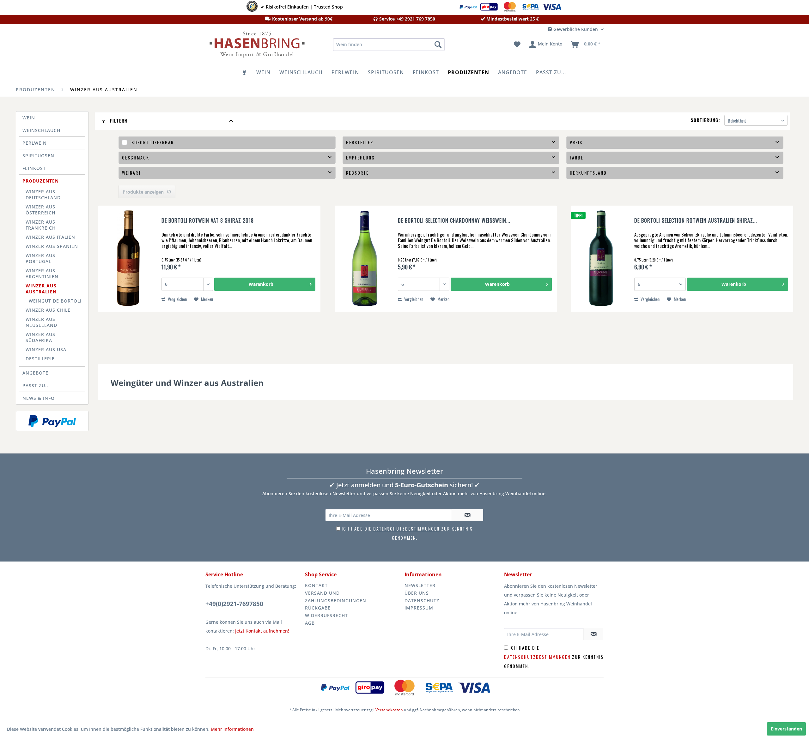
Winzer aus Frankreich (41, 225)
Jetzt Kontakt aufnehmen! (262, 631)
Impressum (418, 608)
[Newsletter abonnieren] (467, 515)
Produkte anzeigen (143, 192)
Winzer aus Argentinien (42, 273)
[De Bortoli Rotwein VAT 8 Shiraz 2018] (128, 259)
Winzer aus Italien (50, 237)
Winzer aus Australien (41, 289)
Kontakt (316, 585)
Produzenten (40, 181)
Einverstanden (786, 729)
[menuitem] (389, 44)
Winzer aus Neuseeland (41, 322)
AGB (310, 623)
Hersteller (359, 142)
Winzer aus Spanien (52, 246)
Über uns (416, 593)
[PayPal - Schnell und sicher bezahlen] (52, 421)
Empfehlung (360, 157)
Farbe (576, 157)
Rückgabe (318, 608)
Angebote (35, 373)
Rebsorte (357, 172)
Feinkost (34, 168)
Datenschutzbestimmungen (406, 528)
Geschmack (135, 157)
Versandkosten (389, 709)
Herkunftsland (588, 172)
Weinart (131, 172)
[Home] (245, 72)
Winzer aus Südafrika (40, 337)
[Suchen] (438, 44)
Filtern (117, 120)
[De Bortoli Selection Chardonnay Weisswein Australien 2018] (365, 259)
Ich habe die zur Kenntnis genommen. (554, 656)
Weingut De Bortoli (55, 301)
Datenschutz (421, 601)
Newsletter (419, 585)
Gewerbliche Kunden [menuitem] (575, 29)
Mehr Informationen (232, 729)
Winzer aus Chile (48, 310)
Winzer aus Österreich (40, 210)
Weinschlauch (41, 130)
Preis (576, 142)
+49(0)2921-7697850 (234, 604)
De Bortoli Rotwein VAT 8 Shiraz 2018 (207, 220)
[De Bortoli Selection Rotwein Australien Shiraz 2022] (601, 259)
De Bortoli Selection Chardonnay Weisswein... (454, 220)
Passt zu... (36, 385)
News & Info (38, 398)
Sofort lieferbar (152, 142)
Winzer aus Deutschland (43, 195)
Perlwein (34, 143)
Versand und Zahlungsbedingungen (335, 597)
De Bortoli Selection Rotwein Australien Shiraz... (695, 220)
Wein (28, 118)
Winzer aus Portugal (40, 258)
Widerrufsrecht (326, 615)
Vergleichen (177, 299)
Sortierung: (705, 120)
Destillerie (40, 359)
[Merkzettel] (517, 44)
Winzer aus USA (46, 349)
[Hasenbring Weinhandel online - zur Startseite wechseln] (256, 46)
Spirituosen (38, 156)
